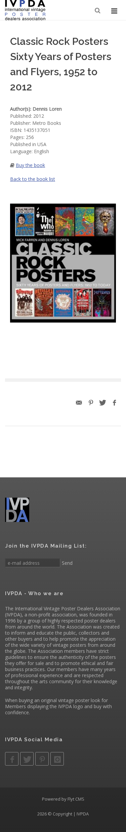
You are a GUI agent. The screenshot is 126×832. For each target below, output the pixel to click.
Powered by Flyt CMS (63, 799)
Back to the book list (32, 179)
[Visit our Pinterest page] (42, 759)
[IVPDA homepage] (25, 10)
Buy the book (30, 165)
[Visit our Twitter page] (27, 759)
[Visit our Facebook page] (11, 759)
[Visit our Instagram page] (57, 759)
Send (66, 563)
